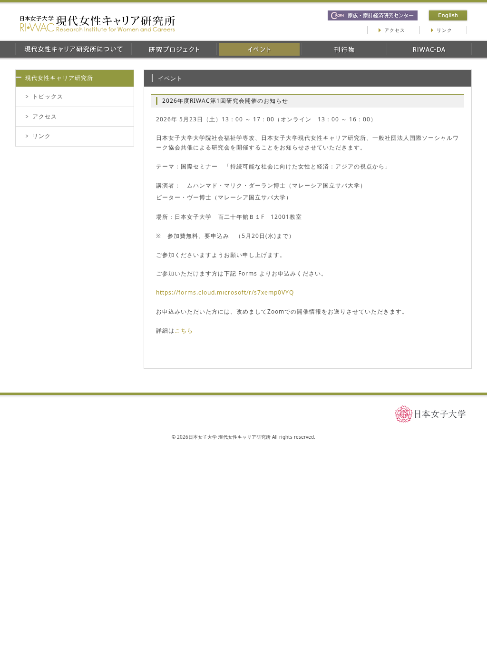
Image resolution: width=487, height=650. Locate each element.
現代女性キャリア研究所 (59, 78)
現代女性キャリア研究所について (73, 49)
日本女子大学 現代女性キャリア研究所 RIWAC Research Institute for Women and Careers (97, 23)
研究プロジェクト (173, 49)
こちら (184, 330)
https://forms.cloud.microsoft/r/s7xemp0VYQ (225, 292)
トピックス (47, 96)
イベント (259, 49)
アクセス (394, 30)
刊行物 (344, 49)
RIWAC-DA (429, 49)
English (448, 15)
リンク (444, 30)
